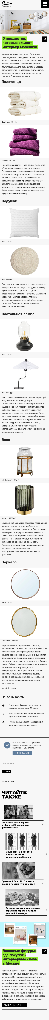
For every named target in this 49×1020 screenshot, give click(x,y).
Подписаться (22, 753)
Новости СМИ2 (8, 782)
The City (7, 4)
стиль (6, 771)
